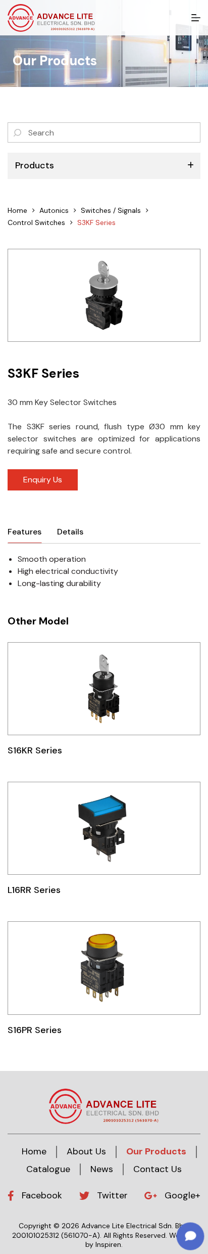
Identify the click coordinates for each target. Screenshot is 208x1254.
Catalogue (48, 1169)
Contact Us (157, 1169)
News (101, 1169)
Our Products (156, 1151)
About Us (86, 1151)
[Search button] (18, 132)
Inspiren (108, 1244)
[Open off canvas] (195, 17)
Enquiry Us (42, 479)
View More (104, 688)
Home (34, 1151)
